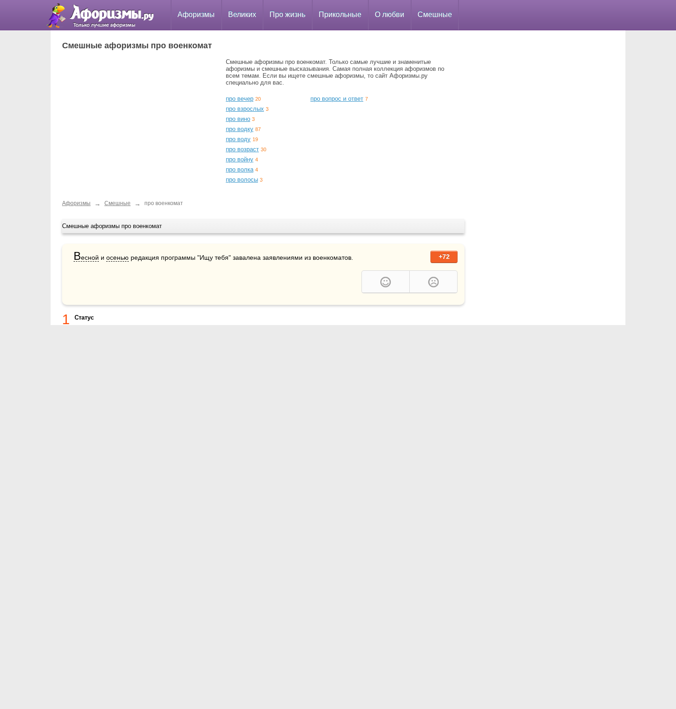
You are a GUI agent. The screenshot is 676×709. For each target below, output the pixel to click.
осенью (117, 257)
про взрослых (245, 108)
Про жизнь (287, 14)
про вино (238, 118)
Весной (86, 258)
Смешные (435, 14)
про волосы (242, 179)
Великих (242, 14)
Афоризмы (196, 14)
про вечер (239, 98)
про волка (239, 169)
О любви (389, 14)
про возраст (242, 149)
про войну (239, 159)
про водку (239, 129)
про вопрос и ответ (336, 98)
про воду (238, 139)
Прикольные (340, 14)
